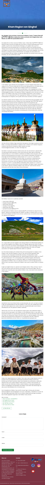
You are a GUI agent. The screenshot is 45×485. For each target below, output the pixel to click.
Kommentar (4, 417)
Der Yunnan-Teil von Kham (8, 404)
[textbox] (23, 205)
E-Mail (3, 437)
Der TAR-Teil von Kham (8, 403)
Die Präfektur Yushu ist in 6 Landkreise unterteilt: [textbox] (12, 198)
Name (3, 431)
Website (3, 443)
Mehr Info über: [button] (5, 397)
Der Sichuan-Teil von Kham (8, 401)
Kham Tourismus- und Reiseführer (10, 398)
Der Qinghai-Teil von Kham (8, 400)
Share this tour (7, 408)
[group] (22, 49)
